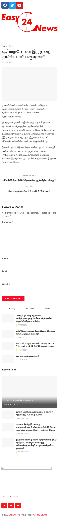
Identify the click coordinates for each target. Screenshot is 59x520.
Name (5, 258)
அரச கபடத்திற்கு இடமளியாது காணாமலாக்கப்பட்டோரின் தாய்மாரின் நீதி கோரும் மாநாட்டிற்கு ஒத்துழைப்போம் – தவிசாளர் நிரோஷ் (36, 427)
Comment (7, 222)
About (4, 496)
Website (6, 284)
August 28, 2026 (11, 404)
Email (4, 271)
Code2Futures (40, 515)
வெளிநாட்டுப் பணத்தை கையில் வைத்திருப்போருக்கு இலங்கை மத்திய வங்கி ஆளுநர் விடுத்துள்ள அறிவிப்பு (34, 318)
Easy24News (14, 515)
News (11, 46)
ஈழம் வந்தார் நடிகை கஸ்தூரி (27, 356)
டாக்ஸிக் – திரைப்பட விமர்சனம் (18, 400)
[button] (29, 37)
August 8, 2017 (8, 63)
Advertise (13, 496)
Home (4, 46)
